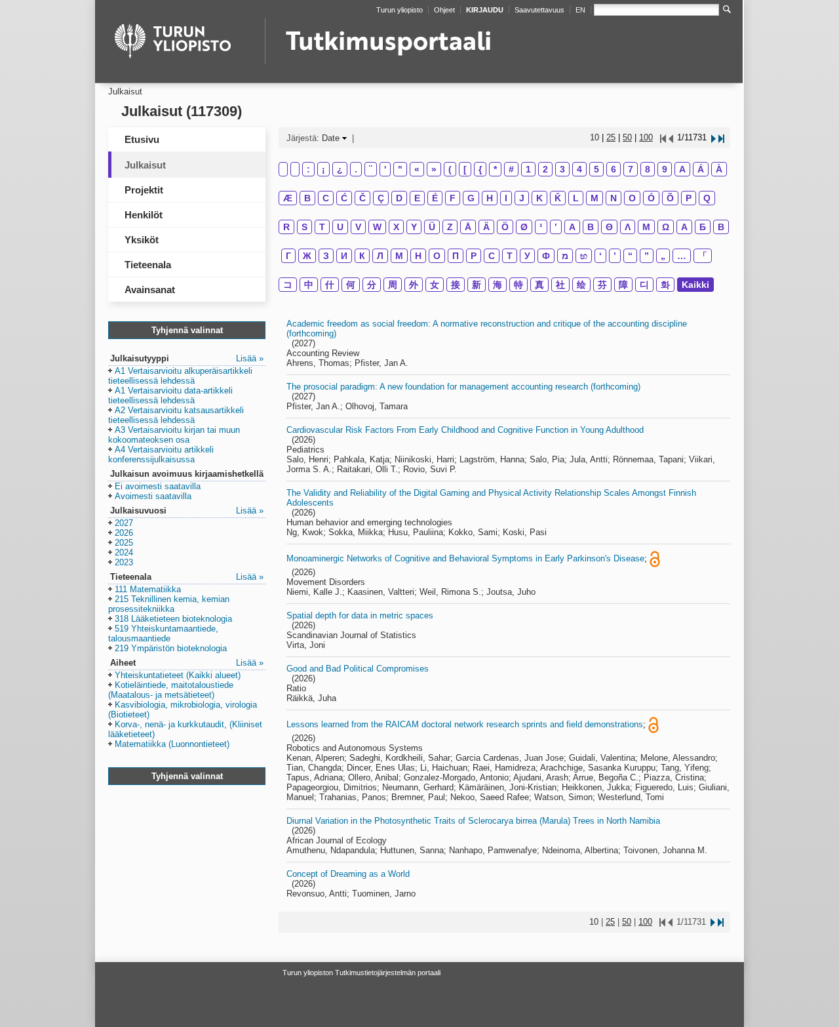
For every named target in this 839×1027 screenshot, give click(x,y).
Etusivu (142, 139)
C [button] (325, 198)
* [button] (495, 169)
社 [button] (560, 284)
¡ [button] (323, 169)
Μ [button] (646, 227)
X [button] (396, 227)
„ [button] (663, 256)
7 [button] (630, 169)
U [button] (340, 227)
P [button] (689, 198)
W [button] (377, 227)
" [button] (400, 169)
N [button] (613, 198)
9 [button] (664, 169)
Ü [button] (432, 227)
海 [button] (497, 284)
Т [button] (510, 256)
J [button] (521, 198)
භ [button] (583, 256)
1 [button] (528, 169)
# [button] (511, 169)
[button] (180, 376)
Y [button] (414, 227)
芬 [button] (602, 284)
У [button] (527, 256)
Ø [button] (524, 227)
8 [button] (647, 169)
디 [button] (644, 284)
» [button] (434, 169)
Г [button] (288, 256)
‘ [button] (600, 256)
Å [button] (468, 227)
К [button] (362, 256)
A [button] (682, 169)
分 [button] (371, 284)
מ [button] (565, 256)
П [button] (455, 256)
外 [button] (413, 284)
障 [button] (623, 284)
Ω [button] (665, 227)
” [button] (646, 256)
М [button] (399, 256)
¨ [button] (370, 169)
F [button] (453, 198)
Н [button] (418, 256)
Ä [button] (486, 227)
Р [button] (474, 256)
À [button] (719, 169)
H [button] (489, 198)
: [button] (308, 169)
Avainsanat (150, 289)
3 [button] (562, 169)
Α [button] (572, 227)
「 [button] (702, 256)
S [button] (304, 227)
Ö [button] (505, 227)
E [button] (417, 198)
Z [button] (450, 227)
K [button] (539, 198)
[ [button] (465, 169)
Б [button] (702, 227)
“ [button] (630, 256)
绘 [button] (581, 284)
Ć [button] (344, 198)
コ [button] (287, 284)
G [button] (471, 198)
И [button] (344, 256)
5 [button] (596, 169)
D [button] (399, 198)
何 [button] (350, 284)
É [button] (435, 198)
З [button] (326, 256)
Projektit (144, 189)
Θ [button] (609, 227)
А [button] (684, 227)
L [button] (576, 198)
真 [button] (539, 284)
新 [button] (476, 284)
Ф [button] (546, 256)
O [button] (632, 198)
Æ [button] (287, 198)
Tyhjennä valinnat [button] (187, 330)
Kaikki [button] (695, 284)
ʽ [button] (556, 227)
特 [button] (518, 284)
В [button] (721, 227)
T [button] (322, 227)
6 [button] (613, 169)
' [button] (385, 169)
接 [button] (455, 284)
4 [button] (579, 169)
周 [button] (392, 284)
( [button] (450, 169)
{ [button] (480, 169)
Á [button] (700, 169)
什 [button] (329, 284)
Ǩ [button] (558, 198)
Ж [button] (307, 256)
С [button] (491, 256)
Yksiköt (142, 239)
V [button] (358, 227)
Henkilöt (144, 214)
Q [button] (707, 198)
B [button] (307, 198)
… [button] (681, 256)
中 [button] (308, 284)
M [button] (594, 198)
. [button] (356, 169)
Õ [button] (670, 198)
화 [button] (665, 284)
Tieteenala (148, 264)
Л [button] (380, 256)
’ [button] (615, 256)
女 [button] (434, 284)
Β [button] (590, 227)
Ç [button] (381, 198)
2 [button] (545, 169)
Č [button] (362, 198)
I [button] (506, 198)
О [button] (436, 256)
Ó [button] (651, 198)
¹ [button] (541, 227)
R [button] (286, 227)
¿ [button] (340, 169)
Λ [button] (628, 227)
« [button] (417, 169)
